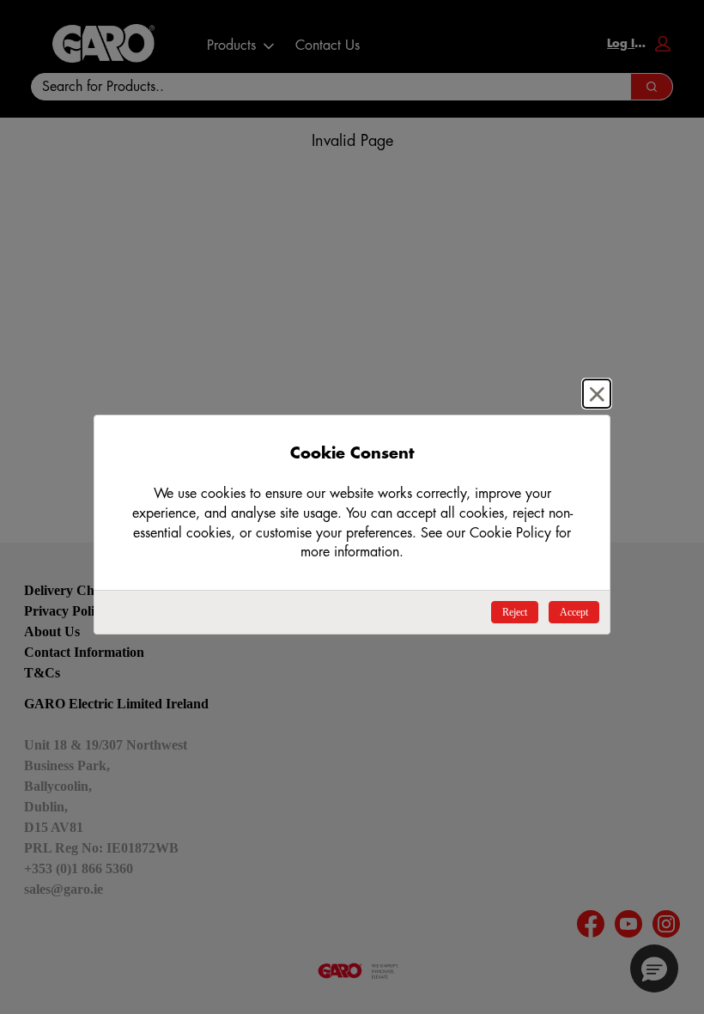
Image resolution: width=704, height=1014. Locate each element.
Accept (574, 612)
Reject (514, 612)
